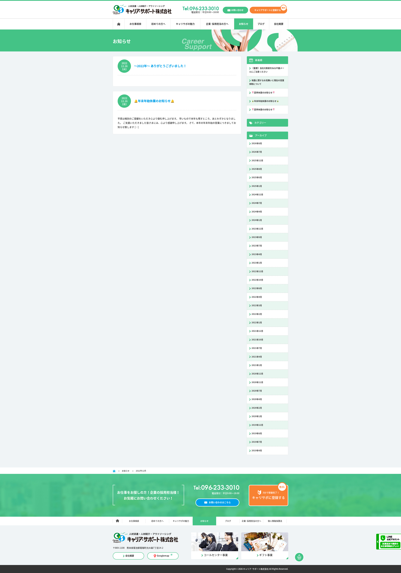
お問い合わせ (237, 10)
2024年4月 (257, 212)
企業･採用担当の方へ (217, 24)
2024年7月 (257, 203)
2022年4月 (257, 297)
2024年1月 (257, 220)
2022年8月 (257, 288)
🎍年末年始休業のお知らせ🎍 (265, 101)
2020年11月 (257, 382)
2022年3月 (257, 305)
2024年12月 (257, 195)
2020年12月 (257, 374)
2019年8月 (257, 433)
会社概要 (278, 24)
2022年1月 (257, 323)
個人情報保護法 (275, 521)
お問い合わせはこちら (220, 502)
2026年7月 (257, 152)
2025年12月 (257, 161)
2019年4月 (257, 451)
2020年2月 (257, 408)
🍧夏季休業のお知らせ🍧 (263, 93)
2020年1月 (257, 416)
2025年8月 (257, 169)
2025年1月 (257, 186)
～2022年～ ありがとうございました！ (160, 65)
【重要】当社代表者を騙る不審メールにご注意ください (266, 70)
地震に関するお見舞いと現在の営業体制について (266, 82)
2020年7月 (257, 391)
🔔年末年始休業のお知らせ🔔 (154, 100)
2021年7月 (257, 348)
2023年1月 (257, 263)
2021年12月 (257, 331)
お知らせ (243, 24)
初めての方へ (158, 24)
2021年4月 (257, 357)
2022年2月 (257, 314)
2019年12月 (257, 425)
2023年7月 (257, 246)
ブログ (261, 24)
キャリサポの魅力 (185, 24)
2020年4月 (257, 399)
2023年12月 (257, 229)
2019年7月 (257, 442)
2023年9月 (257, 237)
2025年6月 (257, 177)
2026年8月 (257, 143)
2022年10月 (257, 280)
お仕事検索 (135, 24)
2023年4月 (257, 254)
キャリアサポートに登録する (267, 10)
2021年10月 (257, 340)
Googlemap (163, 556)
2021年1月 (257, 365)
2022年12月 (257, 271)
